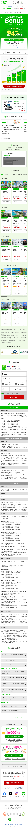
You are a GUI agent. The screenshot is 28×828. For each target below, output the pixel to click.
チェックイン (8, 382)
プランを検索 (13, 397)
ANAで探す (6, 290)
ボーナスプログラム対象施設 (10, 393)
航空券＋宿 (9, 368)
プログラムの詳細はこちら (8, 89)
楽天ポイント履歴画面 (17, 622)
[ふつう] (14, 814)
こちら (7, 556)
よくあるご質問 (25, 53)
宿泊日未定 (8, 378)
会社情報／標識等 (9, 824)
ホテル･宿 (4, 368)
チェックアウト (21, 382)
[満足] (20, 814)
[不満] (8, 814)
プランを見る (6, 202)
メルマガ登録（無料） (16, 782)
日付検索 (14, 52)
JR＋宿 (19, 368)
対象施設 (8, 52)
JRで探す (6, 323)
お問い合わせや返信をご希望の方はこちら (14, 811)
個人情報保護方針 (19, 824)
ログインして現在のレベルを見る (13, 86)
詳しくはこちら (21, 47)
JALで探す (6, 293)
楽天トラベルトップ (5, 12)
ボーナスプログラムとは (3, 53)
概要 (19, 52)
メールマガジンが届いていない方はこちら (14, 787)
